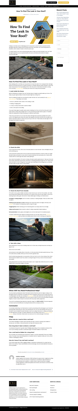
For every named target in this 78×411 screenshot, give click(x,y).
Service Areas (36, 6)
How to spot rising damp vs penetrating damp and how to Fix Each (63, 25)
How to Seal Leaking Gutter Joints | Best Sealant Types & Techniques (63, 14)
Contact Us (55, 6)
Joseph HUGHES (36, 14)
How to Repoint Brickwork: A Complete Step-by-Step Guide (63, 30)
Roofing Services (27, 6)
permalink (42, 352)
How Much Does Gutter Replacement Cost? (21, 369)
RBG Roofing (30, 296)
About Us (50, 6)
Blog (46, 6)
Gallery (42, 6)
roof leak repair (19, 88)
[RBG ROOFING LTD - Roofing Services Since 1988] (14, 2)
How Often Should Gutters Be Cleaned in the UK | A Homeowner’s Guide (62, 35)
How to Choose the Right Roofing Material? (41, 369)
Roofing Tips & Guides (31, 9)
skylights (11, 204)
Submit (59, 65)
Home (21, 6)
